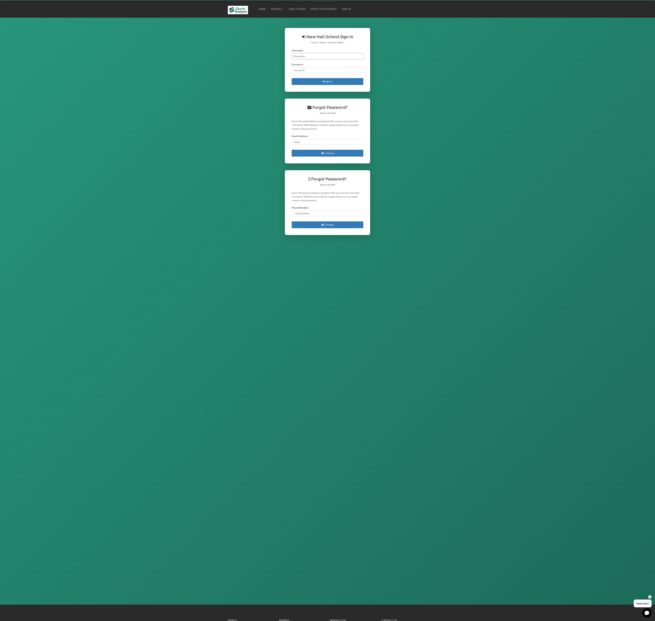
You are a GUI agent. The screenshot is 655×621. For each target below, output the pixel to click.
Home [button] (262, 9)
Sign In (328, 81)
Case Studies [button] (297, 9)
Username (297, 50)
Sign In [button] (346, 9)
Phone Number (300, 207)
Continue (328, 153)
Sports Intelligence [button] (323, 9)
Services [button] (276, 9)
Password (297, 64)
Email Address (300, 136)
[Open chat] (647, 613)
